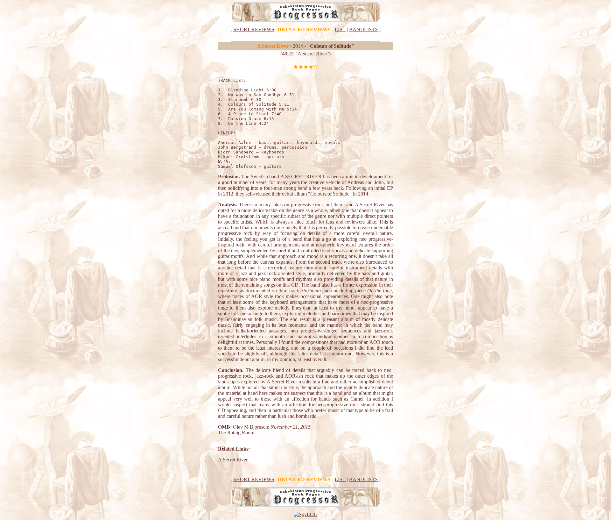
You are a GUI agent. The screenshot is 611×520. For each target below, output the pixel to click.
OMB (224, 427)
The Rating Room (236, 432)
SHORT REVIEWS (253, 29)
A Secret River (233, 459)
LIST (340, 29)
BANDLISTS (363, 29)
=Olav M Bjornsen (249, 427)
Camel (356, 399)
